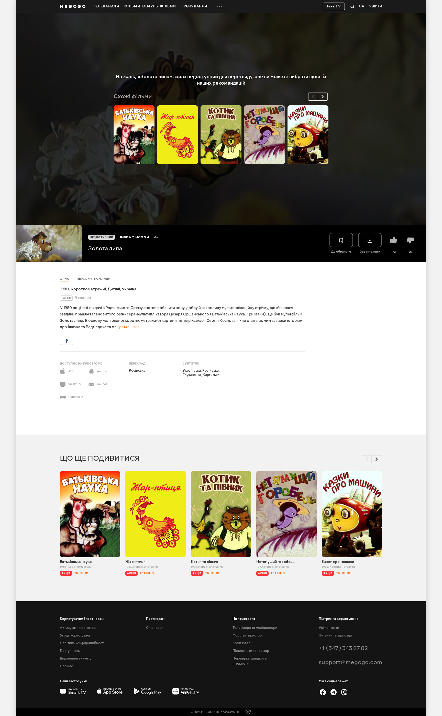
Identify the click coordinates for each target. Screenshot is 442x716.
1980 (64, 289)
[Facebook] (323, 692)
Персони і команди (94, 279)
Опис (64, 279)
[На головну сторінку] (72, 6)
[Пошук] (352, 6)
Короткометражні (88, 289)
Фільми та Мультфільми (150, 6)
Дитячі (114, 289)
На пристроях (244, 619)
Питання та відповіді (335, 635)
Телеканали (106, 6)
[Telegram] (333, 692)
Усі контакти (329, 628)
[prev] (313, 97)
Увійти (375, 6)
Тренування (194, 6)
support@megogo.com (350, 662)
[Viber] (344, 692)
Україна (129, 289)
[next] (323, 97)
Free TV (334, 6)
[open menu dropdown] (219, 6)
